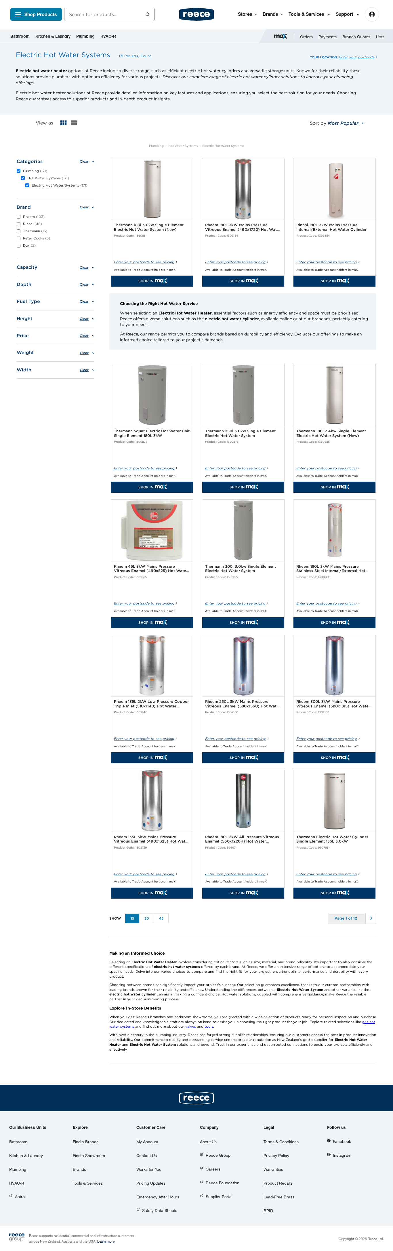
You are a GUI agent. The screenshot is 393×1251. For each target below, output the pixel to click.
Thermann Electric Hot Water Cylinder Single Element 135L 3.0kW (332, 839)
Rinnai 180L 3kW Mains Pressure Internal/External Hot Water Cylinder (331, 227)
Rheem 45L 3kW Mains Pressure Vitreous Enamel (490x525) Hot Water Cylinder (151, 568)
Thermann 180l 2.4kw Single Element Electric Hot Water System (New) (331, 433)
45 (161, 918)
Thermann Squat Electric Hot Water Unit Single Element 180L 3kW (152, 433)
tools (209, 1026)
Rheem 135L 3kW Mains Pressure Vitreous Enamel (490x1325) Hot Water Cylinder (151, 839)
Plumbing (156, 146)
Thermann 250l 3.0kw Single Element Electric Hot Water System (240, 433)
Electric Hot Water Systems (223, 146)
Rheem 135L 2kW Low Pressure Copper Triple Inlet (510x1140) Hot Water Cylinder (151, 703)
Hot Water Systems (183, 146)
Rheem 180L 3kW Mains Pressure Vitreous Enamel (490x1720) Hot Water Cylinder (243, 227)
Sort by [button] (335, 123)
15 (132, 918)
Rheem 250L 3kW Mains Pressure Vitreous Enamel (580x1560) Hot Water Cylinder (242, 703)
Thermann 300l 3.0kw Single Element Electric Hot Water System (240, 568)
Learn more (106, 1241)
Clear (84, 162)
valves (190, 1026)
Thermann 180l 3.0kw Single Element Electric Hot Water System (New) (149, 227)
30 (146, 918)
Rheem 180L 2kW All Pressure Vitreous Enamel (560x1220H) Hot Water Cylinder (242, 839)
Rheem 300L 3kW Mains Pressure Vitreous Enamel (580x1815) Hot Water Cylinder (333, 703)
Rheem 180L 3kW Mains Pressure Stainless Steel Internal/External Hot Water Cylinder (330, 568)
